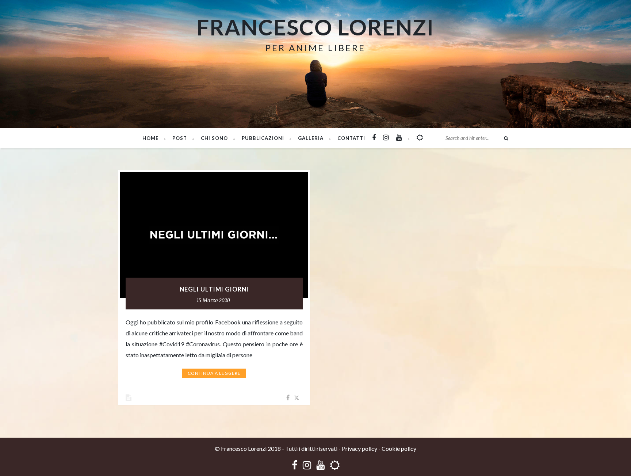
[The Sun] (334, 465)
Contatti (351, 138)
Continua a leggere (214, 373)
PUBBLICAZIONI (263, 138)
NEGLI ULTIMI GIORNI (214, 289)
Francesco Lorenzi (315, 27)
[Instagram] (307, 465)
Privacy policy (359, 448)
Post (179, 138)
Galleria (311, 138)
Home (150, 138)
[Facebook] (294, 465)
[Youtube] (320, 465)
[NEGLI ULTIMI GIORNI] (214, 235)
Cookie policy (399, 448)
